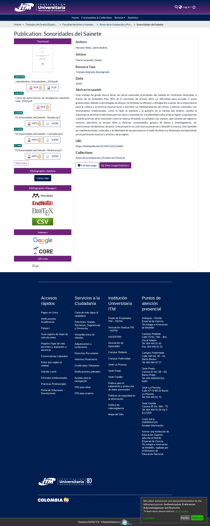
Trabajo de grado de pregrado (92, 71)
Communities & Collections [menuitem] (96, 17)
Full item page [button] (88, 165)
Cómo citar (42, 178)
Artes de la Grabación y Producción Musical (116, 24)
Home (17, 24)
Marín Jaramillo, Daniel (89, 60)
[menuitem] (180, 7)
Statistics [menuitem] (133, 17)
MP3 (34, 123)
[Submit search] (176, 7)
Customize (148, 517)
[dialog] (174, 510)
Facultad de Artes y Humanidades (79, 24)
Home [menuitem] (75, 17)
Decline (185, 517)
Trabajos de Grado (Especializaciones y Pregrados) (41, 24)
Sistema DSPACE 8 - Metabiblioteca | (99, 521)
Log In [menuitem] (186, 7)
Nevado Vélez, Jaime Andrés (91, 47)
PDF (36, 87)
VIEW (54, 123)
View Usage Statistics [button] (116, 165)
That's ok (197, 517)
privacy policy (181, 511)
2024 (79, 83)
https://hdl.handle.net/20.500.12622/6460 (99, 146)
